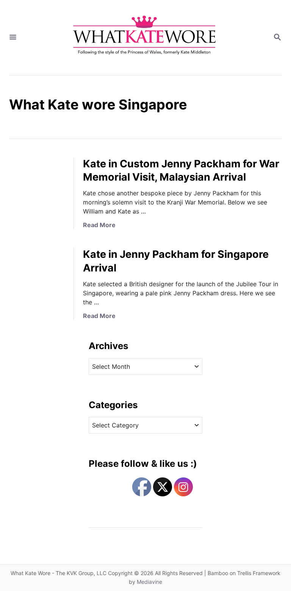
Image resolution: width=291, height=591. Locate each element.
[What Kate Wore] (145, 37)
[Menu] (13, 37)
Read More (99, 225)
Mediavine (149, 582)
